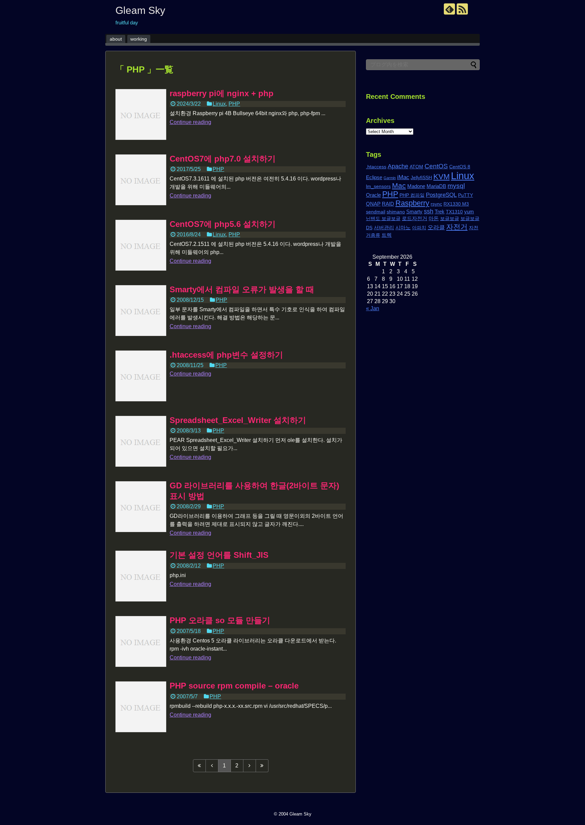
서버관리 (384, 227)
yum (469, 211)
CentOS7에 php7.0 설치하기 (223, 158)
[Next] (249, 765)
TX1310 (454, 211)
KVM (441, 176)
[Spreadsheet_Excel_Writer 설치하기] (140, 441)
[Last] (262, 765)
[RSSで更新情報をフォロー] (462, 9)
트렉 (387, 235)
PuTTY (465, 195)
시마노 (403, 227)
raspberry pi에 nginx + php (222, 93)
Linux (219, 104)
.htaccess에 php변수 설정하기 (226, 354)
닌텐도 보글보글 (383, 218)
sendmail (375, 211)
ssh (428, 211)
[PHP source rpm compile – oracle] (140, 706)
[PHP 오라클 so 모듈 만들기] (140, 641)
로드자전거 (414, 218)
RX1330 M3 (456, 204)
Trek (440, 211)
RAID (388, 204)
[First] (199, 765)
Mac (399, 185)
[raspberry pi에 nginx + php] (140, 114)
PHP (234, 104)
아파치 (419, 227)
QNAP (373, 204)
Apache (398, 166)
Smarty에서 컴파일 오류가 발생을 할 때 (242, 289)
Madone (416, 186)
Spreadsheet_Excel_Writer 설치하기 (238, 420)
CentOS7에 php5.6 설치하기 (223, 224)
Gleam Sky (140, 10)
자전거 (457, 227)
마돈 (434, 218)
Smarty (414, 211)
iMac (403, 177)
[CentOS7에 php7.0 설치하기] (140, 179)
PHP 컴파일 (412, 195)
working (138, 39)
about (116, 39)
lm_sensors (378, 186)
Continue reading (190, 122)
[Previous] (212, 765)
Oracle (373, 195)
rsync (436, 204)
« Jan (372, 308)
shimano (396, 211)
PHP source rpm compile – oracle (234, 685)
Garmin (390, 178)
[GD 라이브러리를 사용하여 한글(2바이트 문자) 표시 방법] (140, 506)
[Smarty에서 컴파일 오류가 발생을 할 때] (140, 310)
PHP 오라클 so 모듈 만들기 (220, 620)
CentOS (436, 166)
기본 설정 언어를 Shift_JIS (219, 554)
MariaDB (436, 186)
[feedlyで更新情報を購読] (449, 9)
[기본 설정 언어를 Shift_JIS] (140, 576)
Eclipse (374, 177)
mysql (456, 185)
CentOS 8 (459, 166)
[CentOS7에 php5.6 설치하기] (140, 245)
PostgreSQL (441, 195)
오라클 (436, 227)
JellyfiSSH (421, 177)
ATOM (416, 166)
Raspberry (412, 203)
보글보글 (449, 218)
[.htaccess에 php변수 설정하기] (140, 376)
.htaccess (376, 166)
